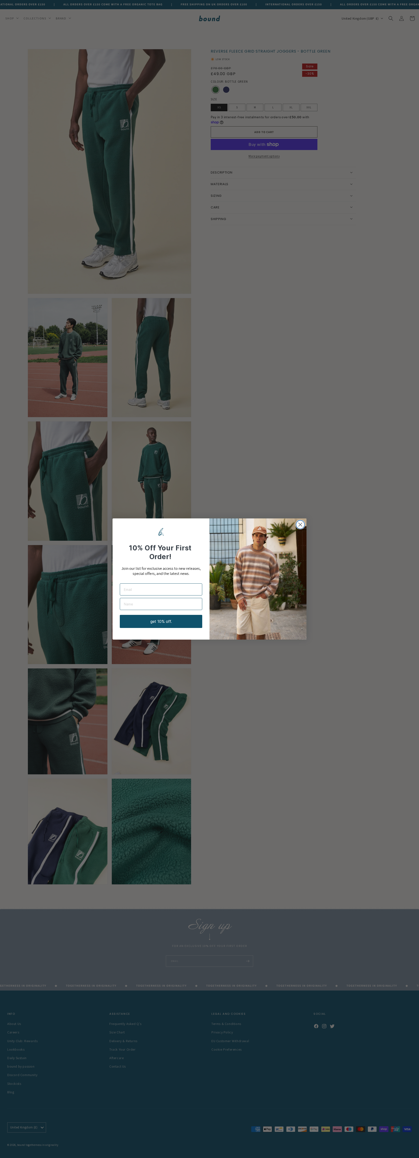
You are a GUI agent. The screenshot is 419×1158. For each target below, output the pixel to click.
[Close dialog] (300, 524)
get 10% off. (161, 621)
